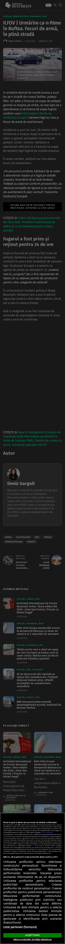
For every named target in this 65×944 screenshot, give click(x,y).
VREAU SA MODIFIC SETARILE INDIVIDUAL (32, 939)
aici (33, 845)
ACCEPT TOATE (32, 935)
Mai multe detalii (47, 832)
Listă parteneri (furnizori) (20, 927)
